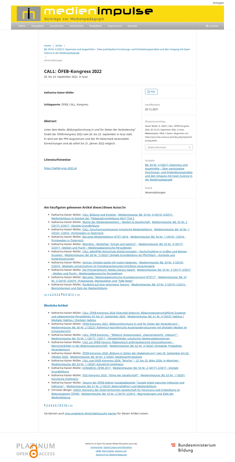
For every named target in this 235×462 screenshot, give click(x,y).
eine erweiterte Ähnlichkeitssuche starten (91, 413)
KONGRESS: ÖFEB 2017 (96, 368)
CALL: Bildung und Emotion (99, 214)
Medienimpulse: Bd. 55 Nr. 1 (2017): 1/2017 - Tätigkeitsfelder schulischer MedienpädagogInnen (110, 338)
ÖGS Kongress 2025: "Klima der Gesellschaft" (110, 375)
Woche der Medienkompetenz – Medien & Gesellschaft (116, 222)
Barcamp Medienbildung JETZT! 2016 (105, 236)
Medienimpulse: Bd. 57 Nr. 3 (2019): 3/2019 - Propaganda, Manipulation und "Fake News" (119, 279)
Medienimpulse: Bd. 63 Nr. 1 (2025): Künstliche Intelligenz (87, 364)
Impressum (115, 26)
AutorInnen (77, 26)
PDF (152, 91)
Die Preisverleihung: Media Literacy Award (108, 270)
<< (45, 294)
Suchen (213, 26)
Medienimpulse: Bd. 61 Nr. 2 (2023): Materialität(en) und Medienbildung (111, 386)
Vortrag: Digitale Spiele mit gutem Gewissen (110, 262)
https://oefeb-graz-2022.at (60, 168)
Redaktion (96, 26)
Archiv (58, 45)
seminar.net (120, 451)
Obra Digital (108, 451)
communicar (96, 447)
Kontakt (132, 26)
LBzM (98, 451)
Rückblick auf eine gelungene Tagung (106, 284)
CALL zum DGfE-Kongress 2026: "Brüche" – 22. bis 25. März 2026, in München (130, 360)
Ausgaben (37, 26)
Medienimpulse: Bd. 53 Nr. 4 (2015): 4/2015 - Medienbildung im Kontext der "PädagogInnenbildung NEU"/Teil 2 (112, 216)
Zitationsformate (157, 147)
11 (72, 294)
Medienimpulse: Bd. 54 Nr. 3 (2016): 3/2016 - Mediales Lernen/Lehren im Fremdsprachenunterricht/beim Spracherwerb (117, 264)
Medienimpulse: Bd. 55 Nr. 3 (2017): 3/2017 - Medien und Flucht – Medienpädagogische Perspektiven (117, 245)
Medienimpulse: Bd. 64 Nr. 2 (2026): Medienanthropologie (106, 357)
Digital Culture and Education (118, 447)
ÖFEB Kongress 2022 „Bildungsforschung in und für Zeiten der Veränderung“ (130, 324)
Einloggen (218, 2)
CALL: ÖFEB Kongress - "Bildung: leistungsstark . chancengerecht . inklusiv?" (130, 335)
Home (22, 26)
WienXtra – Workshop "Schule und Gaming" (109, 244)
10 (69, 294)
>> (78, 294)
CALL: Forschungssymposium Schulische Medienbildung (117, 229)
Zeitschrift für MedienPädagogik (111, 454)
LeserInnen (57, 26)
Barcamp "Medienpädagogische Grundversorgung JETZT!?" (119, 277)
